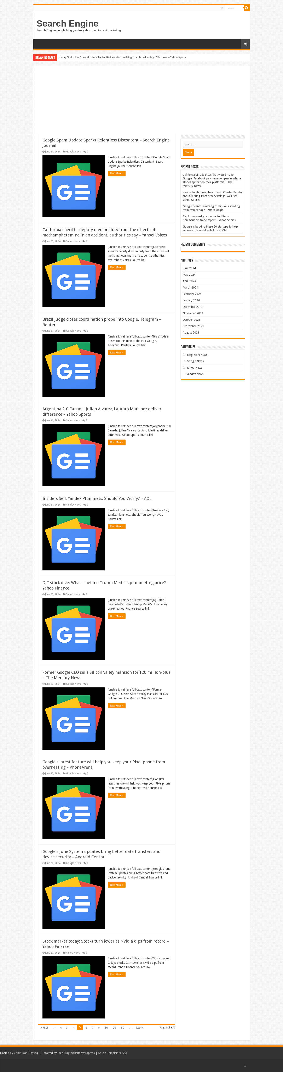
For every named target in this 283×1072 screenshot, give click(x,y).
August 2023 (191, 332)
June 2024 (189, 268)
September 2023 (193, 326)
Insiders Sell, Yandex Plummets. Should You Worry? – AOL (96, 498)
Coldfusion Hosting (26, 1053)
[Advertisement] (141, 102)
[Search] (247, 8)
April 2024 (189, 281)
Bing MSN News (197, 354)
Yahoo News (73, 241)
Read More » (116, 173)
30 (122, 1027)
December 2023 (193, 306)
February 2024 (192, 294)
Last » (140, 1027)
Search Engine (67, 23)
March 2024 (190, 287)
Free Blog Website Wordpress (76, 1053)
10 (106, 1027)
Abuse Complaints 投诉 (112, 1053)
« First (44, 1027)
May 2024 (189, 274)
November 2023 (193, 313)
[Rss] (222, 8)
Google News (73, 151)
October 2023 (191, 319)
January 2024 (191, 300)
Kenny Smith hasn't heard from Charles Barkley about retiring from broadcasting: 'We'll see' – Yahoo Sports (122, 57)
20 (114, 1027)
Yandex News (73, 504)
